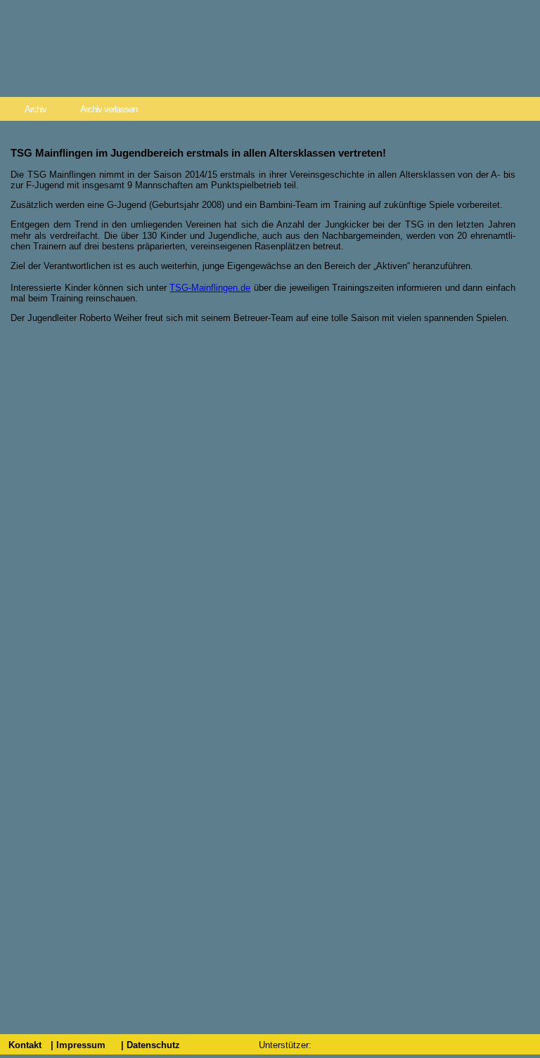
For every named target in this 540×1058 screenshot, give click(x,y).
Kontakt (24, 1045)
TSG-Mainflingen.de (209, 287)
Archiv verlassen (108, 109)
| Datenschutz (150, 1045)
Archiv (35, 109)
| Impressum (78, 1045)
